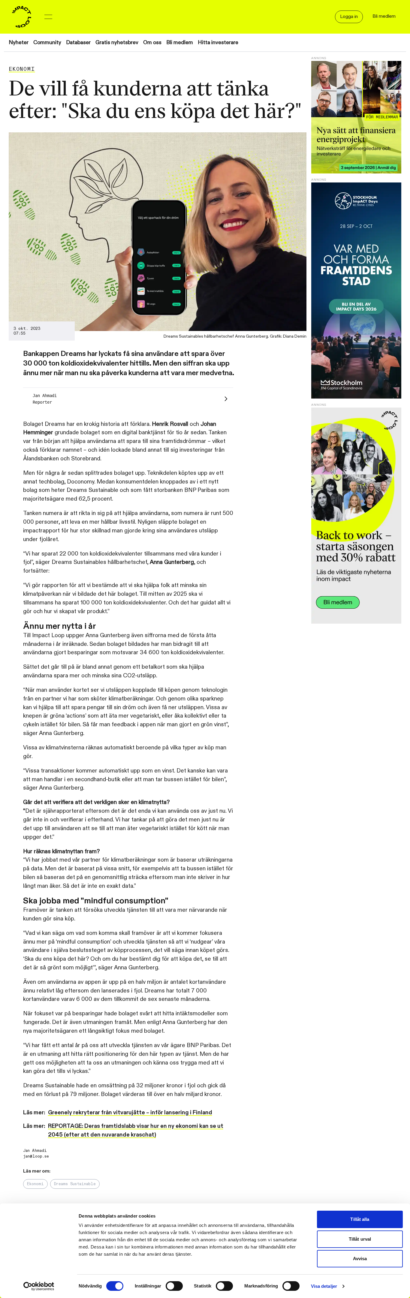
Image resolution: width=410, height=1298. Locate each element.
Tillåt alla (359, 1219)
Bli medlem (179, 42)
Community (47, 42)
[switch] (174, 1286)
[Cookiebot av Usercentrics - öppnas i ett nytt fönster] (39, 1286)
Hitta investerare (218, 42)
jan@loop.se (36, 1156)
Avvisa (360, 1258)
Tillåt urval (360, 1239)
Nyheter (19, 42)
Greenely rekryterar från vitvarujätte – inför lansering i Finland (130, 1112)
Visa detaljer (324, 1286)
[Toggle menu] (48, 17)
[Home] (21, 17)
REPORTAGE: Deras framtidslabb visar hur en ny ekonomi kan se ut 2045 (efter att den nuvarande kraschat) (135, 1130)
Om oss (152, 42)
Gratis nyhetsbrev (116, 42)
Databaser (78, 42)
